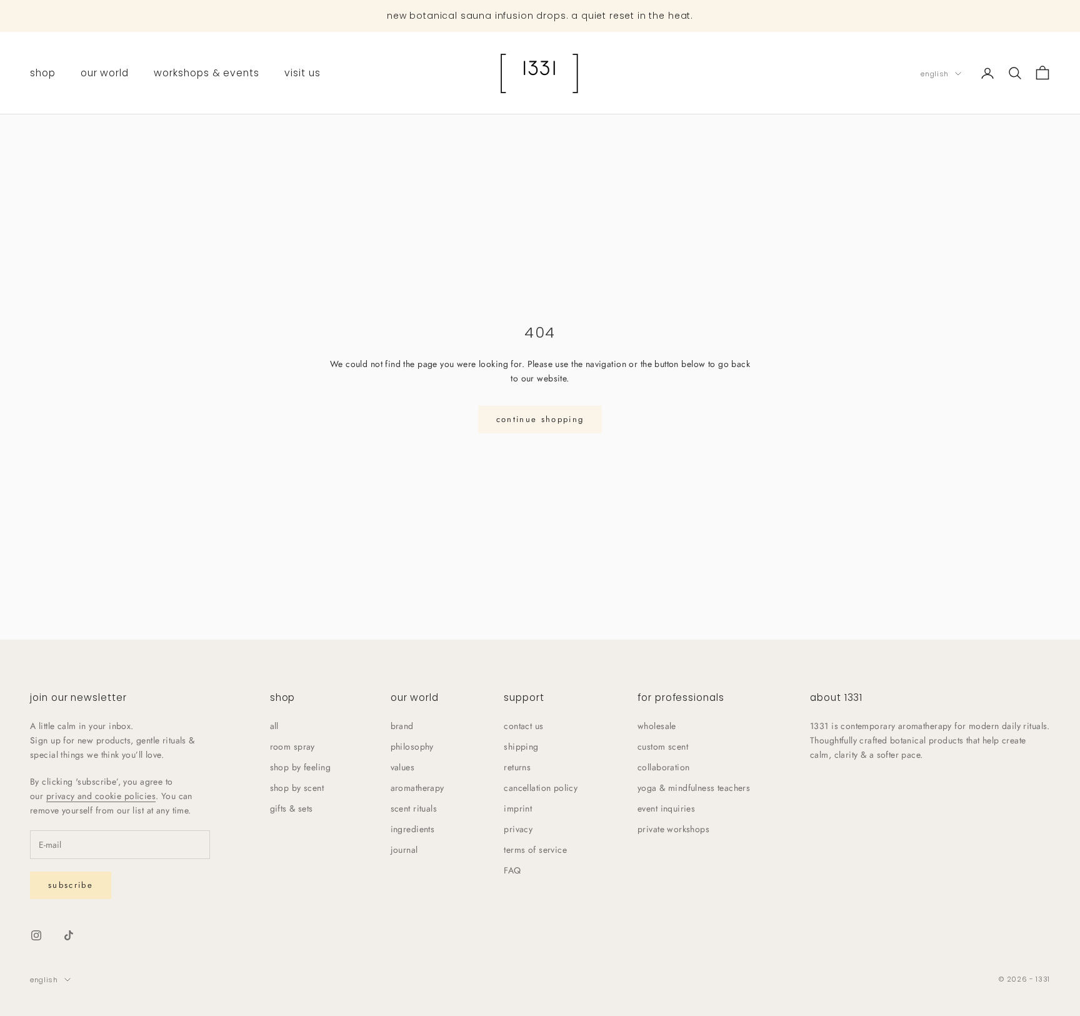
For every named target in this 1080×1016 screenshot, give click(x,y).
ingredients (413, 829)
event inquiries (666, 808)
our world (105, 72)
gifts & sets (291, 808)
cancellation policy (541, 788)
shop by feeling (300, 767)
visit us (302, 72)
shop (43, 72)
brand (402, 726)
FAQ (512, 870)
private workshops (673, 829)
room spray (292, 746)
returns (517, 767)
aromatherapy (417, 788)
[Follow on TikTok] (68, 935)
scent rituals (414, 808)
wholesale (657, 726)
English (935, 74)
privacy (518, 829)
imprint (518, 808)
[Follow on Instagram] (36, 935)
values (403, 767)
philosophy (412, 746)
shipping (521, 746)
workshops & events (206, 72)
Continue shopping (540, 419)
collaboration (663, 767)
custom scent (663, 746)
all (274, 726)
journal (404, 849)
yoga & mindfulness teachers (694, 788)
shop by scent (297, 788)
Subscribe (70, 885)
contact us (523, 726)
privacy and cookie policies (101, 796)
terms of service (535, 849)
